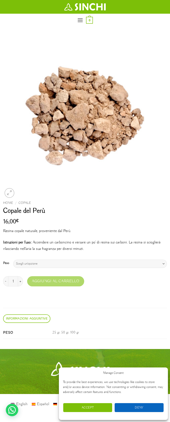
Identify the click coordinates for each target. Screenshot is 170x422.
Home (8, 203)
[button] (80, 20)
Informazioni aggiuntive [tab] (27, 318)
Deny (139, 408)
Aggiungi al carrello (55, 281)
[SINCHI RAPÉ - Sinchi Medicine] (85, 7)
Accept (88, 408)
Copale (24, 203)
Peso (6, 263)
